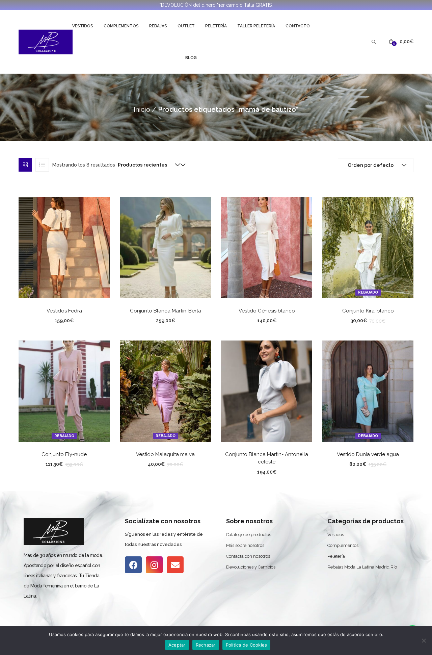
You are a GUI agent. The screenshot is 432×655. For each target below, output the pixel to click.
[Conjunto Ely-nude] (64, 390)
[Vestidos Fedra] (64, 247)
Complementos (121, 26)
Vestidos (82, 26)
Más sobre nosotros (245, 545)
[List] (42, 165)
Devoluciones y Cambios (250, 567)
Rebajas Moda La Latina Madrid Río (362, 567)
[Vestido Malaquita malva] (165, 390)
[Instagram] (154, 564)
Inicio (142, 109)
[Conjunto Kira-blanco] (367, 247)
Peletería (216, 26)
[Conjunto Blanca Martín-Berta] (165, 247)
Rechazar (206, 645)
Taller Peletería (256, 26)
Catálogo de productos (248, 534)
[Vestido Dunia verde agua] (367, 390)
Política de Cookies (246, 645)
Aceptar (177, 645)
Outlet (186, 26)
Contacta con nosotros (248, 556)
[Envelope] (175, 564)
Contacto (298, 26)
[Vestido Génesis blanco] (266, 247)
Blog (191, 57)
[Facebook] (133, 564)
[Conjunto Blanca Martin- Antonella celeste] (266, 390)
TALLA (38, 320)
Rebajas (158, 26)
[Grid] (25, 165)
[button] (401, 42)
